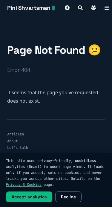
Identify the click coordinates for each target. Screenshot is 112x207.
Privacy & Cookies (24, 184)
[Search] (80, 8)
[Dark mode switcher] (93, 8)
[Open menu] (107, 7)
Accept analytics (29, 197)
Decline (68, 197)
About (12, 140)
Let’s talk (17, 147)
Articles (15, 134)
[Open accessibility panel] (67, 8)
